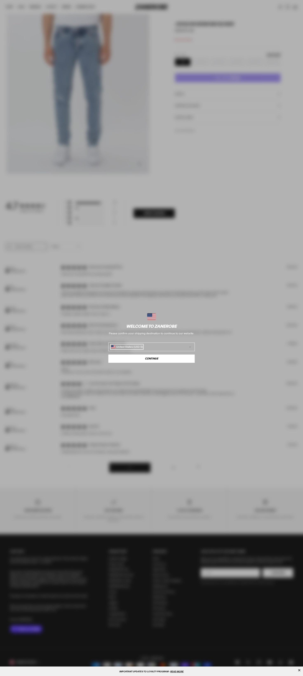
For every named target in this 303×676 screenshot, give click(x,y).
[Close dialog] (299, 670)
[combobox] (127, 347)
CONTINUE (151, 358)
